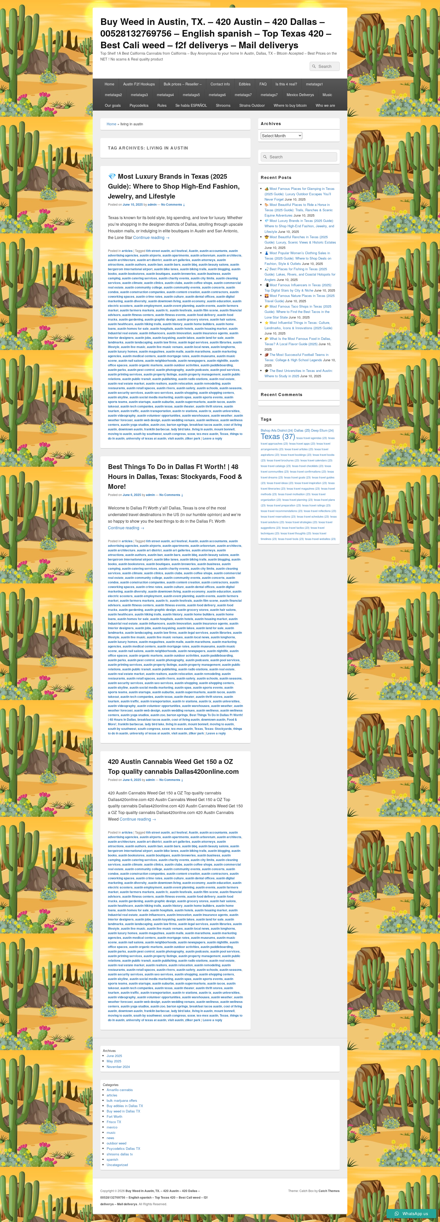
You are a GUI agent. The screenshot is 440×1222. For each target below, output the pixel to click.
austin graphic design (160, 319)
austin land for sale (210, 337)
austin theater (184, 406)
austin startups (140, 401)
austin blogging (219, 269)
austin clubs (173, 282)
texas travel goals (297, 477)
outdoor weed (116, 1143)
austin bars (172, 264)
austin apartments (175, 255)
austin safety (185, 388)
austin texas (164, 406)
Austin (193, 250)
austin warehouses (196, 415)
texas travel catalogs (276, 466)
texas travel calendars (316, 460)
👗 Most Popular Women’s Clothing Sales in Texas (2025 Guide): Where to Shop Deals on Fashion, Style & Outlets (298, 258)
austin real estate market (126, 383)
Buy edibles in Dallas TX (125, 1105)
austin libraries (220, 342)
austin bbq (189, 264)
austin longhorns (223, 346)
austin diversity (135, 301)
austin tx (205, 411)
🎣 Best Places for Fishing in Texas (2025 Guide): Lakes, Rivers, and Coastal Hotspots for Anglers (300, 274)
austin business (208, 273)
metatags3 (139, 94)
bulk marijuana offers (122, 1100)
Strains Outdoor (252, 105)
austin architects (229, 255)
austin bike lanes (166, 269)
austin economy (193, 301)
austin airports (150, 255)
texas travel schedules (313, 516)
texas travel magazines (303, 488)
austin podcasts (197, 369)
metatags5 (191, 94)
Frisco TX (114, 1121)
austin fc (162, 310)
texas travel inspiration (311, 483)
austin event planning (178, 305)
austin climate (132, 282)
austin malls (175, 351)
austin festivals (181, 310)
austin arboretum (202, 255)
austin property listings (160, 374)
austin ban (155, 264)
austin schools (207, 388)
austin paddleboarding (217, 365)
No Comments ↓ (173, 204)
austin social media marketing (151, 397)
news (110, 1137)
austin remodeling (207, 383)
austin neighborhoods (160, 360)
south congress (174, 433)
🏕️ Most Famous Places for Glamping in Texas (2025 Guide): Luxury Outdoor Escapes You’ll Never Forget (300, 194)
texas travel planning (297, 500)
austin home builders (199, 324)
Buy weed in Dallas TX (123, 1111)
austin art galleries (176, 260)
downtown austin (130, 429)
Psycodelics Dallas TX (123, 1148)
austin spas (183, 397)
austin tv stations (184, 411)
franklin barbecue (157, 429)
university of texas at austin (146, 438)
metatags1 (314, 83)
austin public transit (136, 378)
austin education (219, 301)
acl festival (179, 250)
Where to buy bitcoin (290, 105)
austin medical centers (139, 356)
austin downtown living (164, 301)
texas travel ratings (316, 505)
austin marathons (198, 351)
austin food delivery (201, 314)
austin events (205, 305)
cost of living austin (186, 719)
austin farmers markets (137, 310)
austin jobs (143, 337)
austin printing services (125, 374)
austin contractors (214, 292)
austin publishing (164, 378)
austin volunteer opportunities (159, 415)
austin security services (125, 392)
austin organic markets (146, 365)
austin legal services (193, 342)
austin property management (199, 374)
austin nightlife (217, 360)
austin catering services (139, 278)
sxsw (191, 433)
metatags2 (113, 94)
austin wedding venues (178, 420)
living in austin (202, 429)
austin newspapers (191, 360)
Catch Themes (329, 1190)
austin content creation (183, 292)
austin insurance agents (210, 333)
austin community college (143, 287)
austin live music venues (165, 346)
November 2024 (118, 1066)
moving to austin (120, 433)
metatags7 (243, 94)
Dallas (302, 430)
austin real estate (222, 378)
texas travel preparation (284, 505)
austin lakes (186, 337)
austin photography (170, 369)
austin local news (196, 346)
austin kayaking (164, 337)
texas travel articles (299, 449)
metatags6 (217, 94)
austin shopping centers (216, 392)
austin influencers (152, 333)
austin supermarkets (190, 401)
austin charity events (174, 278)
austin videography (122, 415)
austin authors (135, 264)
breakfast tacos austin (205, 424)
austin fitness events (170, 314)
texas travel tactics (296, 528)
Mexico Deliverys (300, 94)
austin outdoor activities (181, 365)
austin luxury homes (123, 351)
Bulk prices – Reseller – (183, 83)
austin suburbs (163, 401)
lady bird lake (180, 429)
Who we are (325, 105)
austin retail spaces (141, 388)
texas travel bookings (296, 455)
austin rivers (166, 388)
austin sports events (208, 397)
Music (327, 94)
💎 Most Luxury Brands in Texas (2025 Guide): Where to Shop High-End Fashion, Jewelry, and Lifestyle (174, 186)
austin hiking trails (148, 324)
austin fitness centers (138, 314)
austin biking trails (193, 269)
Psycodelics (139, 105)
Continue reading (151, 237)
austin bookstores (131, 273)
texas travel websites (320, 539)
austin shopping (186, 392)
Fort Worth (114, 1116)
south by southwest (147, 433)
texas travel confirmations (308, 471)
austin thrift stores (209, 406)
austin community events (182, 287)
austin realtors (156, 383)
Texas (224, 433)
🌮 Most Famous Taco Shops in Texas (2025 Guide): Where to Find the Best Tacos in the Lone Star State (298, 311)
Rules (162, 105)
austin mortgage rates (173, 356)
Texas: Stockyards (218, 728)
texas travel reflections (320, 511)
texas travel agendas (311, 438)
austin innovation (179, 333)
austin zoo (157, 424)
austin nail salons (131, 360)
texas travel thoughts (296, 533)
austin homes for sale (133, 328)
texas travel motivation (294, 494)
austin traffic (130, 411)
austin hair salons (223, 319)
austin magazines (151, 351)
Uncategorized (117, 1164)
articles (127, 250)
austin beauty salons (214, 264)
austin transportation (156, 411)
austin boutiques (158, 273)
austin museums (203, 356)
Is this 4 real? (286, 83)
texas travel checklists (308, 466)
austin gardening (131, 319)
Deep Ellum (322, 430)
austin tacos (216, 401)
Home (109, 83)
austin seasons (230, 388)
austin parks (117, 369)
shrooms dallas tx (120, 1154)
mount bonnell (224, 429)
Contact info (220, 83)
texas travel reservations (278, 516)
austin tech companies (136, 406)
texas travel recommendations (282, 511)
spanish (112, 1159)
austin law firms (165, 342)
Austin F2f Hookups (139, 83)
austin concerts (213, 287)
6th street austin (158, 250)
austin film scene (206, 310)
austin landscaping (138, 342)
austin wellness (207, 420)
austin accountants (213, 250)
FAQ (263, 83)
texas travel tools (291, 539)
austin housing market (211, 328)
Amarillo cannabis (120, 1089)
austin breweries (184, 273)
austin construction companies (142, 292)
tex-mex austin (207, 433)
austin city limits (202, 278)
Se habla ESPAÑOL (191, 105)
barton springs (177, 424)
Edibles (245, 83)
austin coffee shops (198, 282)
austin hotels (184, 328)
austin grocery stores (193, 319)
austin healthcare (120, 324)
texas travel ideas (280, 483)
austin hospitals (161, 328)
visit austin (176, 438)
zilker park (192, 438)
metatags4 (165, 94)
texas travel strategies (301, 522)
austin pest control (141, 369)
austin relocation (181, 383)
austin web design (147, 420)
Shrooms (223, 105)
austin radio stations (193, 378)
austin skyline (118, 397)
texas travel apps (302, 443)
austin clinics (153, 282)
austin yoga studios (135, 424)
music (111, 1132)
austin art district (149, 260)
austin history (173, 324)
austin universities (226, 411)
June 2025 (114, 1055)
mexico (112, 1127)
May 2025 (114, 1061)
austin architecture (121, 260)
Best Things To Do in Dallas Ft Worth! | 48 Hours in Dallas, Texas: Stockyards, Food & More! (175, 476)
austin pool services (225, 369)
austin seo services (159, 392)
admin (152, 204)
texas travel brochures (283, 460)
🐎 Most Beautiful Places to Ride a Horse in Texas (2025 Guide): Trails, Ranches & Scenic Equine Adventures (299, 210)
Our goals (113, 105)
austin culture (174, 296)
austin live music (133, 346)
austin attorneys (203, 260)
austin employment (148, 305)
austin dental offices (200, 296)
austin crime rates (149, 296)
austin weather (221, 415)
